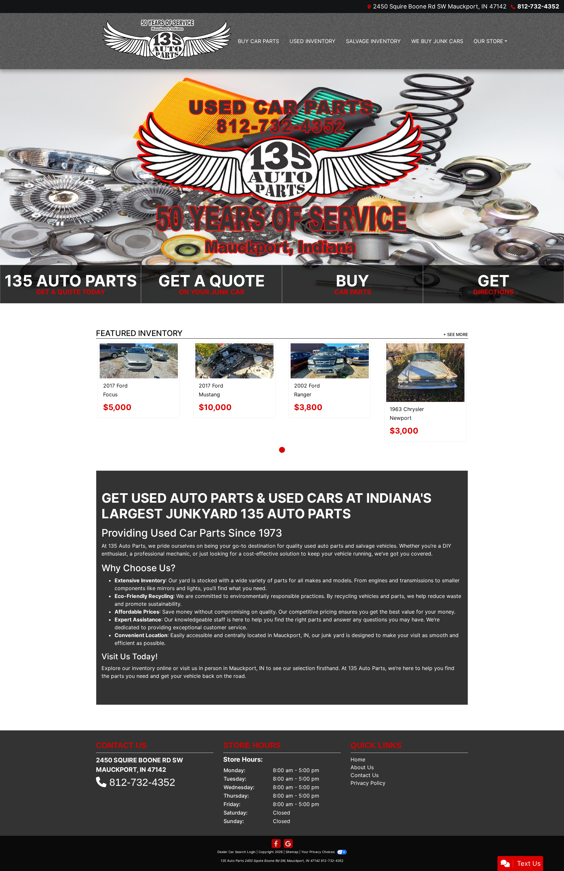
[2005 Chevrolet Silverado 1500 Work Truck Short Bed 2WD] (155, 361)
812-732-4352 (538, 6)
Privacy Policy (368, 759)
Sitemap (292, 828)
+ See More (455, 335)
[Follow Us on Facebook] (276, 820)
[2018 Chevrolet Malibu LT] (409, 360)
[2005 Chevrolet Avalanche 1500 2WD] (282, 361)
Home (358, 736)
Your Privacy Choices (318, 828)
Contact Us (365, 751)
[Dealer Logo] (167, 41)
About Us (362, 744)
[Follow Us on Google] (288, 820)
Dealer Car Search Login (236, 828)
